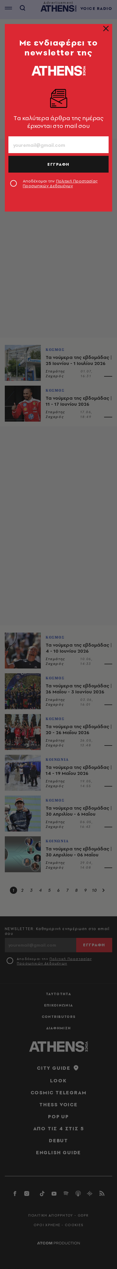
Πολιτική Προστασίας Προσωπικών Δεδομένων (60, 183)
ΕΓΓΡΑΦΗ (58, 164)
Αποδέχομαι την (60, 183)
